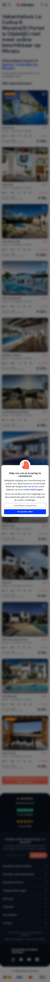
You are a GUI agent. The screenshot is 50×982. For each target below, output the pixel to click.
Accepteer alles (25, 511)
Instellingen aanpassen (25, 505)
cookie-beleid (30, 489)
